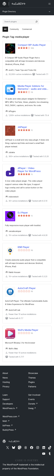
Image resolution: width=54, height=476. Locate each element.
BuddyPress (9, 430)
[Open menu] (50, 4)
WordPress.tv (10, 408)
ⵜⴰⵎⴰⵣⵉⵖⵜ (14, 441)
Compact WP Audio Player (32, 45)
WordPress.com (11, 416)
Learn (5, 395)
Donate (33, 403)
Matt (6, 421)
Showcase (33, 373)
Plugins (31, 382)
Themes (32, 377)
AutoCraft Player (27, 288)
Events (31, 399)
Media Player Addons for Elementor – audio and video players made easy (33, 87)
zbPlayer (22, 127)
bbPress (8, 425)
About (5, 373)
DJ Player (23, 212)
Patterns (32, 386)
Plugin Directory (9, 11)
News (5, 377)
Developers (8, 403)
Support (6, 399)
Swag (32, 408)
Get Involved (34, 395)
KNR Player (23, 247)
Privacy (6, 386)
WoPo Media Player (28, 330)
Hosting (6, 382)
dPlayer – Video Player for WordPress (29, 169)
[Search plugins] (36, 21)
